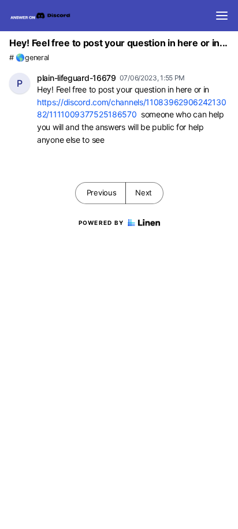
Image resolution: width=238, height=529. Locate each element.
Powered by (101, 222)
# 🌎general (29, 57)
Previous (102, 192)
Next (143, 192)
